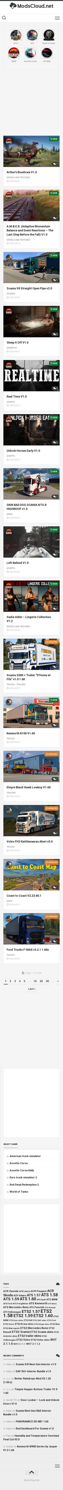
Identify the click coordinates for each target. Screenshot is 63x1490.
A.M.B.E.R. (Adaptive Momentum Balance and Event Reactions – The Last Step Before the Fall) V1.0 (30, 230)
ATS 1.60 (28, 1299)
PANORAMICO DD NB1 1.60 (32, 1421)
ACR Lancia (24, 1291)
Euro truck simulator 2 (23, 1177)
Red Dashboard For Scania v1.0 (35, 1428)
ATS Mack (52, 1304)
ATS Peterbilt (36, 1307)
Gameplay (12, 348)
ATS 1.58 (49, 1295)
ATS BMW (52, 1299)
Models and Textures (18, 177)
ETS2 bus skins (16, 1320)
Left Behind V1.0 (18, 562)
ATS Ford (7, 1304)
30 (47, 981)
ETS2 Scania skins (41, 1331)
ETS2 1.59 (23, 1315)
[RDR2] (14, 53)
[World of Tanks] (49, 35)
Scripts (11, 402)
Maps (9, 901)
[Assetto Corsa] (30, 53)
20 (41, 981)
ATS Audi (41, 1299)
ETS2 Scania (21, 1332)
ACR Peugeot (39, 1291)
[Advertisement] (31, 102)
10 (35, 981)
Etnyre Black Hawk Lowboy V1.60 (29, 787)
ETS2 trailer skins (29, 1335)
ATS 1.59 (11, 1299)
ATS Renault (50, 1307)
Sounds (11, 293)
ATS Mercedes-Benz (16, 1307)
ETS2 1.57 (31, 1311)
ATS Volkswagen (12, 1312)
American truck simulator (25, 1156)
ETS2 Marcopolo (11, 1328)
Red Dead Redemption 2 (24, 1184)
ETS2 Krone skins (24, 1324)
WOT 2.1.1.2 (33, 1343)
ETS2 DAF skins (40, 1320)
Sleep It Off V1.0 (17, 342)
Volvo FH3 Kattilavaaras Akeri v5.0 (30, 841)
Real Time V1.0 (17, 396)
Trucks (11, 684)
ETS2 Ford (51, 1320)
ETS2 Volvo (23, 1339)
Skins (9, 514)
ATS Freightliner (20, 1303)
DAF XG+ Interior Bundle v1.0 (33, 1371)
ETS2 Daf (28, 1320)
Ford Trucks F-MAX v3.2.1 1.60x (28, 949)
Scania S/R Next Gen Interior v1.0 (36, 1364)
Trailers (20, 684)
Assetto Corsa (19, 1163)
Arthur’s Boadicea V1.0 (22, 172)
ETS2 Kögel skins (41, 1324)
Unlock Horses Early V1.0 (23, 450)
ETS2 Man (55, 1324)
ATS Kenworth (38, 1303)
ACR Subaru (19, 1295)
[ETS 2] (16, 35)
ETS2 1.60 (43, 1315)
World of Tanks (19, 1191)
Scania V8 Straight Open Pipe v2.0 (29, 288)
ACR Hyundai (10, 1291)
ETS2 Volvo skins (40, 1340)
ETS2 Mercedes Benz (34, 1328)
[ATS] (32, 35)
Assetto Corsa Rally (22, 1170)
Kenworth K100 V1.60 (21, 733)
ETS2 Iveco (8, 1324)
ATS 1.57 (34, 1295)
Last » (32, 988)
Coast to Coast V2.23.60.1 (24, 895)
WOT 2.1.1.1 (19, 1344)
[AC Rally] (47, 53)
